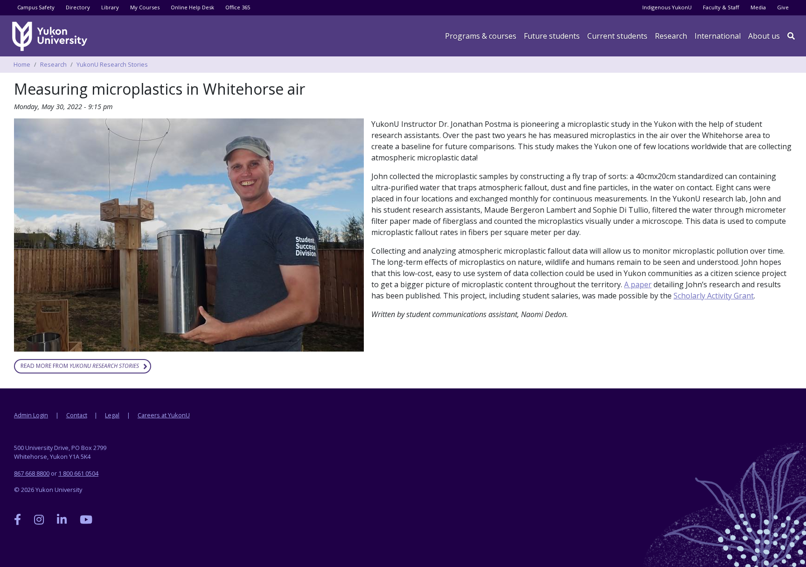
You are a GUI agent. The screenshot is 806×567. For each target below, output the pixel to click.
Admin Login (31, 415)
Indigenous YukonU (667, 7)
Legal (112, 415)
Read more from (80, 366)
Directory (78, 7)
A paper (638, 284)
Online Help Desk (192, 7)
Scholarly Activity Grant (714, 295)
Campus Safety (36, 7)
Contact (76, 415)
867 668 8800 (31, 473)
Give (783, 7)
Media (758, 7)
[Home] (51, 36)
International (718, 36)
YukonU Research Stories (112, 64)
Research (671, 36)
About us (764, 36)
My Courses (145, 7)
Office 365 (237, 7)
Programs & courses (480, 36)
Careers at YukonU (164, 415)
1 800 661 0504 (78, 473)
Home (22, 64)
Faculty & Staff (721, 7)
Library (110, 7)
